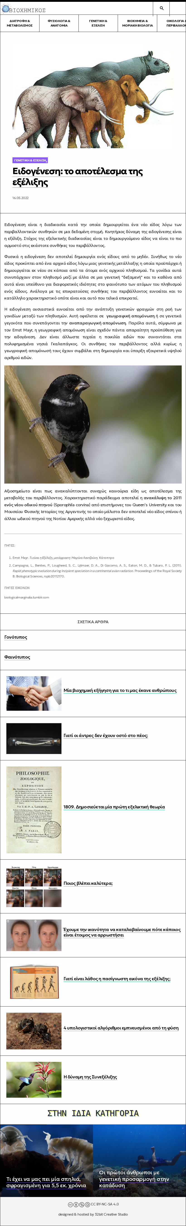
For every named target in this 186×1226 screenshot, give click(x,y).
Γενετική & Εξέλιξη (98, 23)
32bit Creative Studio (111, 1214)
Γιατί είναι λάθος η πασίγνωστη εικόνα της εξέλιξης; (117, 979)
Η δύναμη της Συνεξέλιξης (90, 1077)
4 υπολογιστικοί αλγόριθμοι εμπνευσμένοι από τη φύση (121, 1028)
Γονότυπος (15, 637)
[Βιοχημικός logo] (23, 8)
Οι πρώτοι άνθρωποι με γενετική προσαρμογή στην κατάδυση (134, 1179)
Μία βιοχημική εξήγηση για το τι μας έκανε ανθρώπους (120, 690)
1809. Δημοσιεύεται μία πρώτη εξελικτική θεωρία (114, 807)
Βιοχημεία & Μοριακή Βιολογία (137, 23)
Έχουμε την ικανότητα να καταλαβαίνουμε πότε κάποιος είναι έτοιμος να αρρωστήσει (122, 932)
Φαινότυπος (17, 657)
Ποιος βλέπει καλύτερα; (88, 883)
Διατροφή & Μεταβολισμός (20, 23)
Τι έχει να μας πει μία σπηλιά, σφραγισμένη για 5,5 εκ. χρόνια (46, 1182)
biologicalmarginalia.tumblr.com (26, 597)
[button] (177, 8)
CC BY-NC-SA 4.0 (104, 1204)
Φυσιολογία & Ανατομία (59, 23)
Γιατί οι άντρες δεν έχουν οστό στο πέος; (106, 735)
